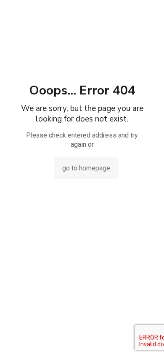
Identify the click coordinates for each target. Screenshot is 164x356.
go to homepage (86, 168)
